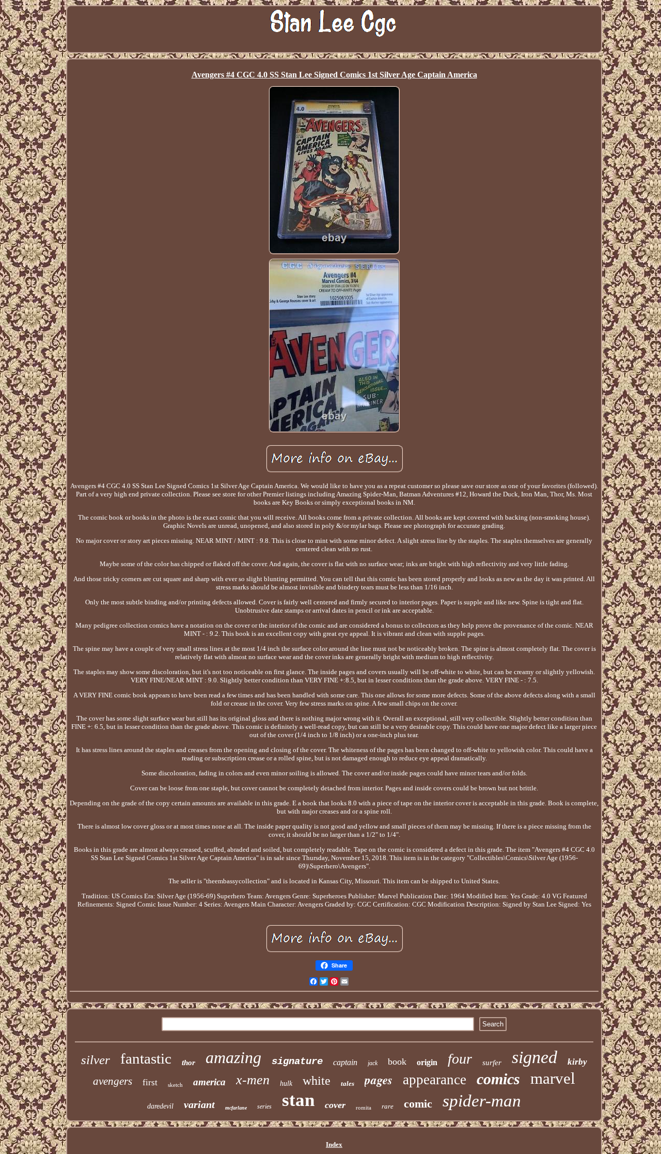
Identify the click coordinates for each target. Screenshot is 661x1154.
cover (335, 1105)
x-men (253, 1079)
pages (378, 1079)
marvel (552, 1078)
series (264, 1106)
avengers (112, 1081)
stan (298, 1100)
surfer (491, 1062)
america (209, 1082)
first (150, 1082)
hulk (286, 1083)
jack (372, 1063)
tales (347, 1083)
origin (427, 1062)
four (460, 1059)
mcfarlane (236, 1108)
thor (188, 1062)
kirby (577, 1062)
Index (334, 1144)
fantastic (145, 1058)
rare (388, 1106)
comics (498, 1078)
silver (95, 1060)
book (397, 1061)
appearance (434, 1079)
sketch (175, 1085)
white (316, 1080)
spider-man (482, 1100)
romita (363, 1107)
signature (297, 1061)
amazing (233, 1057)
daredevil (160, 1106)
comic (418, 1103)
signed (534, 1057)
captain (345, 1062)
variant (199, 1104)
